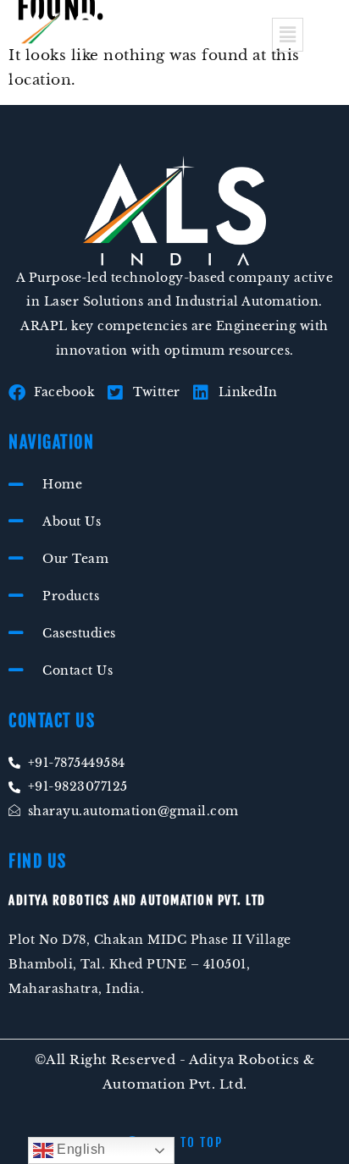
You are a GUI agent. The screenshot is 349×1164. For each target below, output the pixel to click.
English (79, 1149)
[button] (287, 35)
